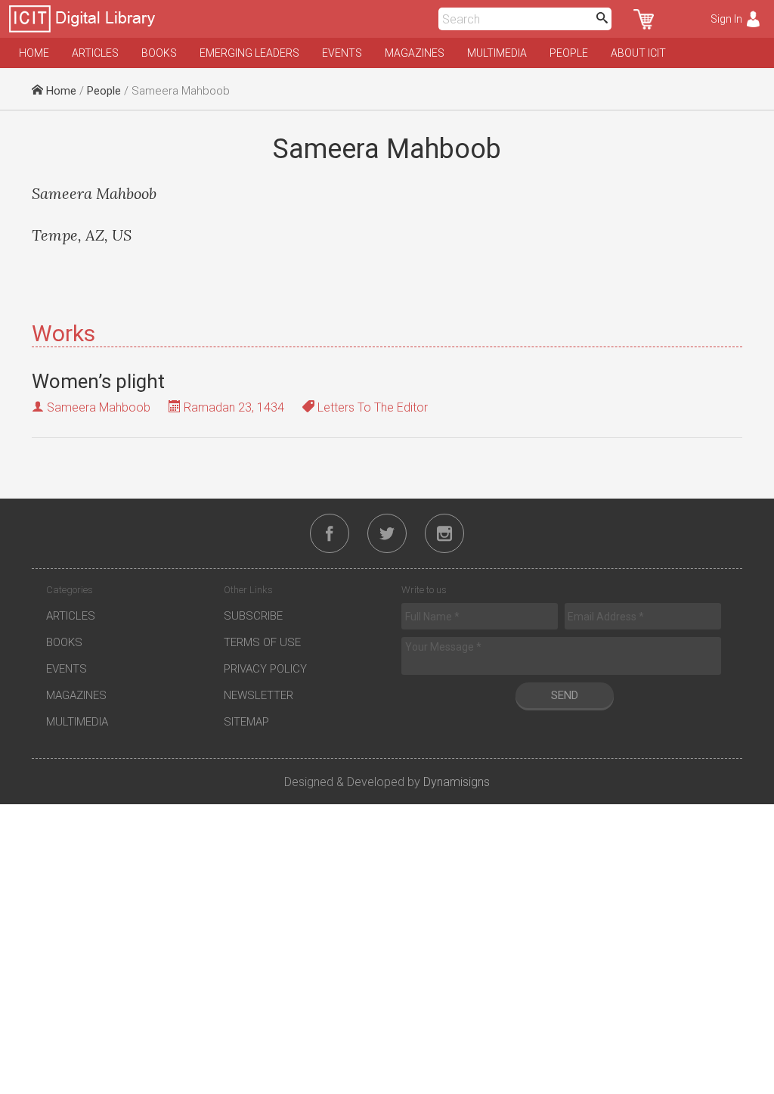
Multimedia (497, 53)
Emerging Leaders (249, 53)
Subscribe (253, 616)
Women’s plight (98, 381)
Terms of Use (262, 642)
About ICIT (638, 53)
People (569, 53)
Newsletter (258, 695)
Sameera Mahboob (98, 407)
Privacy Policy (265, 669)
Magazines (414, 53)
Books (159, 53)
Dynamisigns (456, 782)
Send (564, 695)
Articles (95, 53)
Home (34, 53)
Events (342, 53)
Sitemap (246, 722)
